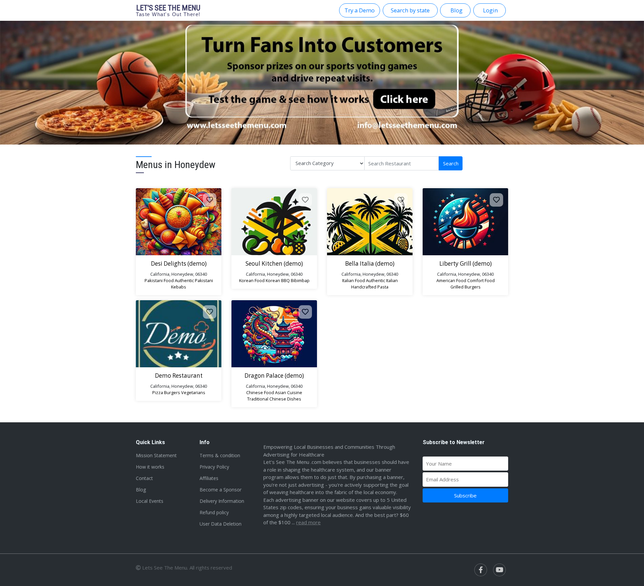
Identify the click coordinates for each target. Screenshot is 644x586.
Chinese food (260, 392)
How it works (150, 467)
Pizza (157, 392)
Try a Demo (359, 10)
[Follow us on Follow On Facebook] (481, 570)
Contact (144, 478)
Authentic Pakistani (194, 280)
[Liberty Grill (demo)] (465, 221)
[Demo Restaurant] (178, 333)
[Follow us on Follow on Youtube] (499, 570)
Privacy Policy (214, 467)
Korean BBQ (278, 280)
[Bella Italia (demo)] (370, 221)
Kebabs (178, 287)
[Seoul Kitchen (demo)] (274, 221)
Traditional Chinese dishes (274, 399)
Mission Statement (156, 455)
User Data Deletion (220, 524)
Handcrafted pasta (369, 287)
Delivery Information (222, 501)
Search (451, 163)
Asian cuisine (288, 392)
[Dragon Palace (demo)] (274, 333)
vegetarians (193, 392)
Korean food (252, 280)
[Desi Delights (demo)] (178, 221)
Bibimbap (300, 280)
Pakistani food (159, 280)
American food (451, 280)
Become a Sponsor (220, 489)
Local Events (149, 501)
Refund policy (214, 512)
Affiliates (209, 478)
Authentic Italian (382, 280)
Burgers (172, 392)
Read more (308, 522)
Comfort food (481, 280)
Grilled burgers (465, 287)
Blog (141, 489)
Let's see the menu (168, 10)
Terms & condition (220, 455)
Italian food (353, 280)
